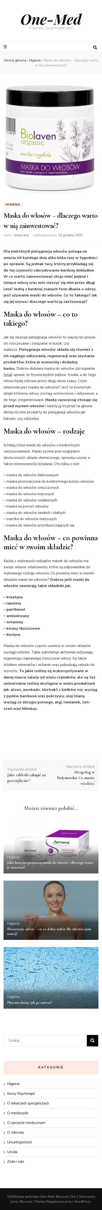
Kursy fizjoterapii (21, 1093)
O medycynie (17, 1113)
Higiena (13, 204)
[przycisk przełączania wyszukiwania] (95, 48)
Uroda (12, 1152)
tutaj (7, 374)
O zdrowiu (15, 1132)
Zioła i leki (15, 1161)
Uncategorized (19, 1142)
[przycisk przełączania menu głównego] (6, 47)
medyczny (21, 235)
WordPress (82, 1201)
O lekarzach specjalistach (28, 1103)
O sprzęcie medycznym (26, 1122)
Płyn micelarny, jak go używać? (29, 1002)
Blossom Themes (33, 1201)
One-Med (51, 18)
